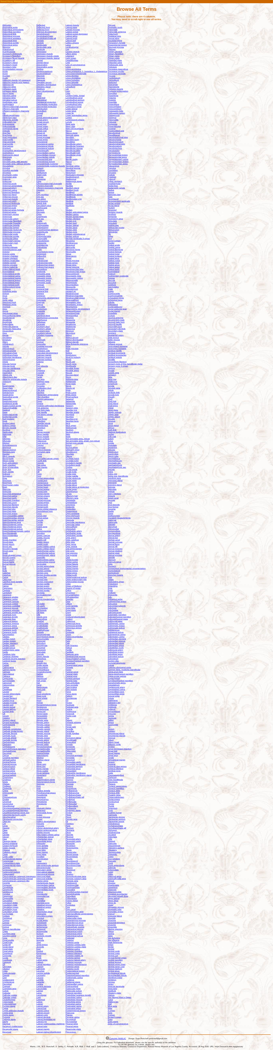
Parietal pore (71, 676)
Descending (41, 65)
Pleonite (69, 834)
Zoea (110, 1019)
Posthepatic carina (74, 977)
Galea (39, 529)
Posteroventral (72, 973)
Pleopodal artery (73, 839)
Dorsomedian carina (45, 153)
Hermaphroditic (43, 751)
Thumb (111, 806)
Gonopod (40, 647)
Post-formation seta (75, 911)
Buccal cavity (8, 559)
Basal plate (7, 388)
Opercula (70, 520)
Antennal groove (10, 197)
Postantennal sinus (74, 922)
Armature (6, 340)
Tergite (111, 757)
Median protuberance (75, 234)
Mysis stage (71, 395)
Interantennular (43, 867)
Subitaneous (114, 630)
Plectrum (70, 828)
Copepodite (7, 898)
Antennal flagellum (11, 192)
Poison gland (72, 900)
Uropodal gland (115, 916)
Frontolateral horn (44, 511)
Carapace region (10, 621)
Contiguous (7, 892)
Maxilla (69, 183)
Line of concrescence (75, 65)
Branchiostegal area (11, 522)
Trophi (111, 856)
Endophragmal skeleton (47, 230)
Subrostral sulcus (116, 656)
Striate (111, 579)
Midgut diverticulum (74, 340)
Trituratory (112, 850)
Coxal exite (7, 942)
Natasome (70, 401)
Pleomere (70, 830)
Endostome (41, 247)
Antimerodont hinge (11, 287)
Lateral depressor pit (45, 1019)
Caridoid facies (9, 661)
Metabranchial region (75, 298)
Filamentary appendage (47, 395)
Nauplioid (70, 414)
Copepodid (7, 896)
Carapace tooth (9, 632)
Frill (37, 472)
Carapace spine (9, 625)
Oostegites (71, 509)
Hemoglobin (41, 716)
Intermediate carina (45, 885)
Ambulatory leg (9, 122)
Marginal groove (73, 168)
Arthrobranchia (9, 351)
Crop (4, 977)
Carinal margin (9, 669)
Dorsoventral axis (44, 159)
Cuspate (6, 986)
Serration (112, 375)
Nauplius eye (72, 419)
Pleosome (70, 843)
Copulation (7, 900)
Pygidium (112, 177)
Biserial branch (9, 450)
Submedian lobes (116, 643)
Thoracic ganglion (116, 788)
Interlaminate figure (45, 883)
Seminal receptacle (116, 353)
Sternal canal (114, 540)
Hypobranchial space (46, 793)
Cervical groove (9, 764)
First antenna (42, 408)
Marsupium (71, 172)
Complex (6, 867)
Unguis (111, 881)
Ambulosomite (8, 126)
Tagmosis (112, 718)
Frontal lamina (42, 489)
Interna (39, 892)
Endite (39, 221)
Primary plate (114, 58)
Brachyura (7, 483)
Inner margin (42, 852)
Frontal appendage (45, 478)
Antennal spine (9, 212)
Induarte (40, 823)
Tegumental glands (116, 735)
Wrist (110, 1008)
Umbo (110, 874)
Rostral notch (114, 260)
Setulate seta (114, 388)
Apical (5, 311)
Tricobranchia (114, 832)
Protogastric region (116, 113)
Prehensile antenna (117, 32)
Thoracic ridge (114, 795)
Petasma (70, 777)
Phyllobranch (72, 790)
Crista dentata (8, 973)
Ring (110, 238)
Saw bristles (113, 287)
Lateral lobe (41, 1026)
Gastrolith (40, 557)
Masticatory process (75, 175)
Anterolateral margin (11, 278)
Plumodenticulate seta (76, 876)
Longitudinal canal (74, 98)
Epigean (40, 285)
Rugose (111, 278)
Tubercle (112, 867)
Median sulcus (72, 236)
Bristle (5, 537)
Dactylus (6, 1024)
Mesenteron (71, 256)
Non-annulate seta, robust (78, 439)
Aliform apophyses (10, 115)
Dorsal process (43, 137)
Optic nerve (71, 544)
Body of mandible (10, 467)
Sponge (111, 500)
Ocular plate (71, 480)
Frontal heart (42, 487)
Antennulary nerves (11, 241)
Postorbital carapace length (78, 995)
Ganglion (40, 533)
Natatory (69, 406)
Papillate (70, 652)
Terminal (111, 764)
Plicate (69, 872)
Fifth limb (40, 390)
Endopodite (41, 238)
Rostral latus (113, 258)
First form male (43, 410)
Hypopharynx (42, 799)
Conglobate (7, 887)
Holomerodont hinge (45, 782)
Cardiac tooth (8, 645)
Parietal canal (72, 672)
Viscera (111, 995)
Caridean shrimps (10, 656)
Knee (38, 955)
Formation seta (43, 452)
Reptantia (112, 216)
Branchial (6, 491)
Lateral (39, 1004)
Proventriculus (114, 126)
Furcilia (39, 522)
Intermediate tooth (44, 889)
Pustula (111, 175)
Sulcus (111, 665)
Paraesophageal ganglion (78, 661)
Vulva (110, 999)
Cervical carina (9, 760)
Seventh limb (114, 392)
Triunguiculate (114, 852)
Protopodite (113, 120)
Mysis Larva (71, 392)
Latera (39, 1002)
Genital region (42, 586)
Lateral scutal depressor (77, 34)
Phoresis (70, 784)
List (67, 89)
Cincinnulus (7, 804)
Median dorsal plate (75, 216)
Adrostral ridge (9, 98)
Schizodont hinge (116, 298)
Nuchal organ (72, 447)
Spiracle (111, 496)
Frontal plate (42, 498)
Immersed (40, 810)
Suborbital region (116, 652)
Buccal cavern (8, 557)
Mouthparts (71, 366)
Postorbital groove (74, 999)
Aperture (6, 307)
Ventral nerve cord (116, 966)
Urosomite (112, 927)
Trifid (110, 839)
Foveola (40, 463)
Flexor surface (42, 439)
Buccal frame (8, 562)
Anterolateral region (11, 280)
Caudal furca (8, 700)
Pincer (68, 817)
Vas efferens (113, 940)
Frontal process (43, 500)
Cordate (6, 916)
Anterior (6, 252)
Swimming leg (114, 702)
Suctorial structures (116, 663)
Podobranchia (72, 885)
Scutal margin (114, 311)
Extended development (47, 353)
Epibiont (40, 258)
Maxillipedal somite (74, 194)
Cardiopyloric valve (11, 650)
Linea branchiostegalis (76, 73)
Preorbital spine (115, 40)
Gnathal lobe (42, 623)
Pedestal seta (72, 707)
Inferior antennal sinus (46, 830)
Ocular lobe (71, 474)
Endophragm (42, 227)
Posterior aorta (72, 942)
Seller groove (114, 340)
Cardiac (5, 636)
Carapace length (10, 617)
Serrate (111, 370)
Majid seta (70, 124)
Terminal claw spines (117, 766)
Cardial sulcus (8, 647)
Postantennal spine (75, 925)
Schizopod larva (115, 300)
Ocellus (69, 467)
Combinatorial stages (12, 859)
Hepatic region (43, 738)
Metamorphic (71, 307)
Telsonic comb (114, 744)
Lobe (68, 93)
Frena (39, 469)
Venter (111, 947)
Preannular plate (73, 1029)
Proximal (112, 128)
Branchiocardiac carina (12, 516)
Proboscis (112, 67)
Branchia (6, 489)
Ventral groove (114, 962)
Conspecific (7, 889)
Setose (111, 386)
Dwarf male (41, 175)
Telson (111, 740)
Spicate (111, 469)
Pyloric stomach (115, 181)
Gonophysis (41, 645)
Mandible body (72, 139)
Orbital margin (72, 568)
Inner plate (41, 854)
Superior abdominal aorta (119, 667)
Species (111, 450)
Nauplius (70, 417)
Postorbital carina (74, 997)
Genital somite (43, 590)
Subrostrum (113, 658)
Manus (69, 161)
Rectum (111, 208)
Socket (111, 434)
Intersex (40, 898)
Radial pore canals (116, 188)
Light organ (71, 58)
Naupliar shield (72, 412)
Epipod (39, 304)
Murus (68, 386)
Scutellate (112, 313)
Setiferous (112, 381)
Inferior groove (43, 832)
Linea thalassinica (74, 84)
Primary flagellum (115, 54)
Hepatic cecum (43, 729)
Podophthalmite (73, 894)
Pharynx (69, 779)
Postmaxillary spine (74, 984)
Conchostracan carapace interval (17, 878)
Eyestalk (40, 373)
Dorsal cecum (42, 122)
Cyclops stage (8, 1006)
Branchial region (9, 513)
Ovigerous (70, 621)
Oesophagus (72, 491)
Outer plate (71, 610)
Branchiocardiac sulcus (13, 520)
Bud (4, 566)
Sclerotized (113, 304)
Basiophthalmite (9, 408)
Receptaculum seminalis (119, 201)
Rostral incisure (115, 256)
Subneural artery (115, 650)
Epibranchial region (45, 265)
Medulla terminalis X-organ (78, 238)
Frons (39, 474)
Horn (38, 786)
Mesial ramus (72, 263)
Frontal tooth (42, 507)
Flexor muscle (42, 436)
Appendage (7, 324)
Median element (73, 219)
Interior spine (42, 881)
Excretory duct (43, 326)
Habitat (39, 674)
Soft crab (112, 436)
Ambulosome (8, 124)
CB (3, 713)
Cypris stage (8, 1015)
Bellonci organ (9, 425)
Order (68, 584)
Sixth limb (112, 430)
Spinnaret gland (115, 480)
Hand (38, 685)
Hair (38, 683)
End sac (40, 219)
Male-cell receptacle (75, 128)
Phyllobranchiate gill (75, 797)
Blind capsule (8, 456)
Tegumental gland (116, 733)
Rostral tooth (114, 269)
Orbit (68, 557)
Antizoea (6, 289)
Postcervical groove (75, 929)
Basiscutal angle (10, 414)
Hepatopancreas (44, 746)
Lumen (69, 117)
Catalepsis (7, 689)
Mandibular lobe (73, 150)
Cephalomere (8, 742)
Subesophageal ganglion (119, 617)
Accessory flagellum (11, 56)
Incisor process (43, 817)
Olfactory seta (72, 498)
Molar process (72, 348)
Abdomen (6, 25)
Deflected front (43, 27)
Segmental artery (116, 335)
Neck (68, 423)
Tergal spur (113, 755)
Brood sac (7, 546)
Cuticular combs (9, 995)
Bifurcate (6, 441)
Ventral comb (114, 951)
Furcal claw (41, 516)
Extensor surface (44, 359)
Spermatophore (115, 465)
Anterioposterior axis (11, 249)
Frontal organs (43, 496)
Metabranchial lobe (74, 296)
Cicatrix (5, 799)
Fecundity (40, 384)
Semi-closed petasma (118, 346)
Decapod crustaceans (12, 1026)
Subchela (112, 608)
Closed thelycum (10, 845)
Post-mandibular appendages (79, 914)
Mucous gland (72, 375)
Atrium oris (7, 375)
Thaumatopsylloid (116, 775)
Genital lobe (42, 579)
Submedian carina (116, 636)
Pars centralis (72, 685)
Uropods (112, 918)
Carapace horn (9, 614)
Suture (111, 698)
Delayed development (46, 32)
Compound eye (9, 870)
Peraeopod (71, 742)
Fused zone (41, 526)
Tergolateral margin (116, 760)
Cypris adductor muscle (13, 1010)
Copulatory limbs (10, 903)
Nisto (68, 434)
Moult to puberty (73, 357)
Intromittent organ (44, 916)
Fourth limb (41, 461)
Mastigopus (71, 179)
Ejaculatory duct (43, 205)
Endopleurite (42, 232)
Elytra (39, 214)
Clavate (5, 834)
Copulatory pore (9, 909)
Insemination (42, 859)
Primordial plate (115, 60)
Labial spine (42, 960)
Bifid (4, 436)
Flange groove (43, 432)
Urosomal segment (116, 922)
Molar (68, 346)
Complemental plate (11, 865)
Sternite (111, 557)
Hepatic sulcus (43, 742)
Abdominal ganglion (11, 32)
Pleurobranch (72, 861)
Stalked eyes (114, 516)
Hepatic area (42, 720)
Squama (112, 509)
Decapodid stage (10, 1029)
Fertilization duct (43, 388)
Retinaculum (113, 230)
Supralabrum (114, 685)
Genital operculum (44, 581)
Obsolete (70, 454)
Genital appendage (45, 566)
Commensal (7, 861)
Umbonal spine (115, 876)
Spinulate (112, 489)
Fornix (39, 454)
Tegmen (111, 731)
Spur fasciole (114, 505)
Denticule (40, 49)
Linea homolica (73, 80)
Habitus (39, 676)
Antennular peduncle (12, 230)
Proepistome (113, 87)
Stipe (110, 564)
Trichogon (112, 830)
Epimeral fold (42, 289)
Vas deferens (114, 938)
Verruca (111, 982)
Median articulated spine (77, 212)
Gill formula (41, 610)
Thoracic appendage (117, 786)
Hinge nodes (42, 771)
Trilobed (111, 841)
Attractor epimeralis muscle (14, 379)
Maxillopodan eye (74, 199)
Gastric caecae (43, 535)
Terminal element (115, 768)
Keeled (39, 951)
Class (4, 830)
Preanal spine (72, 1026)
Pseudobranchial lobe (118, 137)
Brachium (6, 480)
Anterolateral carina (11, 276)
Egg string (41, 199)
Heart (38, 700)
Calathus (6, 575)
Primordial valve (115, 62)
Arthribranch (8, 344)
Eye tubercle (42, 366)
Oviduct (69, 619)
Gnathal (40, 621)
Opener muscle (73, 518)
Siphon (111, 428)
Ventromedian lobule (117, 975)
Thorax (111, 804)
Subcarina (112, 603)
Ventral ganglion (115, 960)
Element (40, 210)
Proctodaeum (114, 78)
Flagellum (40, 428)
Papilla (69, 650)
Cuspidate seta (9, 988)
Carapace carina (10, 599)
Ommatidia (70, 500)
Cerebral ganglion (10, 757)
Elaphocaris (41, 208)
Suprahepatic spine (117, 683)
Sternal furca (114, 544)
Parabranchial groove (75, 656)
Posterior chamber (74, 951)
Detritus (39, 69)
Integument (41, 863)
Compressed (8, 874)
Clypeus (6, 850)
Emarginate (41, 216)
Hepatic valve (42, 744)
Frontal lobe (41, 491)
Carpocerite (7, 678)
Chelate (6, 784)
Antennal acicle (9, 183)
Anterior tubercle (10, 267)
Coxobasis (7, 960)
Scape (111, 291)
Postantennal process (76, 920)
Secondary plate (115, 331)
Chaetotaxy (7, 777)
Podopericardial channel (77, 892)
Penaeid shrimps (73, 722)
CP (3, 964)
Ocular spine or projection (77, 487)
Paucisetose (71, 698)
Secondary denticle (117, 329)
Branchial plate (9, 511)
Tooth (110, 810)
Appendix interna (10, 326)
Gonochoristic (42, 639)
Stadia (111, 511)
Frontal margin (43, 494)
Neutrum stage (72, 432)
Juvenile (40, 947)
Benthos (6, 430)
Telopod (111, 738)
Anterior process (9, 265)
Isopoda (40, 940)
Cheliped (6, 786)
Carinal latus (8, 667)
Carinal (5, 665)
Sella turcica (113, 337)
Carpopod (7, 683)
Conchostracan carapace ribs (15, 881)
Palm (68, 641)
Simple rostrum (114, 412)
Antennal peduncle (11, 203)
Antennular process (11, 232)
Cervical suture (9, 775)
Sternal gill (112, 546)
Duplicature (41, 172)
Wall (110, 1004)
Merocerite (70, 247)
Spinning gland (115, 485)
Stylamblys (113, 586)
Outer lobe (70, 608)
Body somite (8, 472)
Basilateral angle (10, 403)
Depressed (41, 51)
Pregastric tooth (115, 27)
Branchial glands (10, 507)
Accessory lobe (9, 67)
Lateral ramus (72, 32)
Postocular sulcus (74, 991)
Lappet (39, 991)
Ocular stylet (71, 489)
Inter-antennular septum (47, 865)
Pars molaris (71, 689)
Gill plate (40, 612)
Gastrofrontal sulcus (45, 553)
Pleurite (69, 859)
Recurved (112, 210)
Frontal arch (41, 480)
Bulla (4, 570)
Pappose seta (72, 654)
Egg (38, 192)
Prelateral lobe (114, 36)
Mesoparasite (72, 280)
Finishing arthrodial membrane (50, 406)
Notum (69, 445)
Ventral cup (113, 955)
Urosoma (112, 920)
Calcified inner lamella (12, 581)
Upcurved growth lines (118, 896)
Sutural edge (114, 696)
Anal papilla (7, 139)
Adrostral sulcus (9, 100)
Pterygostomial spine (117, 157)
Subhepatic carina (116, 623)
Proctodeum (113, 80)
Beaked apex (8, 423)
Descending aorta (44, 67)
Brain (4, 487)
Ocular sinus (71, 485)
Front (38, 476)
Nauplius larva (72, 421)
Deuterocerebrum (44, 71)
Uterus (111, 931)
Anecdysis (7, 157)
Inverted (40, 918)
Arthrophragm (8, 359)
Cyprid (5, 1008)
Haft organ (41, 680)
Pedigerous (71, 711)
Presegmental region (117, 45)
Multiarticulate (72, 379)
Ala (3, 113)
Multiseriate (71, 381)
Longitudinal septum (75, 100)
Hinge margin (42, 768)
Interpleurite (41, 894)
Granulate (41, 652)
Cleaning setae (9, 841)
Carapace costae (10, 603)
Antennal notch (9, 201)
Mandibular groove (74, 148)
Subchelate (113, 610)
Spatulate (112, 445)
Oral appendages (74, 548)
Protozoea (112, 124)
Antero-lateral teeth (11, 269)
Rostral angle (114, 245)
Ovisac (69, 630)
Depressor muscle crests (47, 56)
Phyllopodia (71, 801)
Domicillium (41, 111)
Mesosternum (72, 289)
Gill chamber (42, 608)
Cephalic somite (9, 740)
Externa (40, 362)
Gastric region (42, 542)
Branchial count (9, 502)
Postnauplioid (72, 986)
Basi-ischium (8, 392)
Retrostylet (113, 232)
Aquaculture (8, 331)
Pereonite (70, 757)
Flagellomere (42, 425)
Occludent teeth (73, 465)
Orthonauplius (72, 597)
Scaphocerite (114, 293)
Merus (68, 254)
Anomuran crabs (10, 175)
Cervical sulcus (9, 773)
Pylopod (111, 179)
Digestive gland (43, 87)
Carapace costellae (11, 606)
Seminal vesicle (115, 357)
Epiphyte (40, 302)
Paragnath (70, 663)
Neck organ (71, 425)
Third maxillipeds (115, 779)
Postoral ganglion (74, 993)
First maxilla (41, 412)
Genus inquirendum (45, 599)
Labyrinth (40, 969)
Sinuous (111, 421)
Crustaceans (8, 980)
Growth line (41, 663)
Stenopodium (114, 531)
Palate (69, 639)
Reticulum (112, 223)
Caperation (7, 588)
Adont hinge (8, 93)
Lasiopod (40, 999)
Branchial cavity (9, 498)
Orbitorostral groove (75, 581)
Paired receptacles (74, 636)
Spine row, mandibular (118, 476)
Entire (39, 249)
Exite (38, 337)
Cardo (5, 652)
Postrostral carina (74, 1006)
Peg (67, 718)
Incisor (39, 815)
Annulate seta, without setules (16, 164)
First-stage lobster (44, 414)
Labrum (39, 966)
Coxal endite (8, 940)
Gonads (40, 632)
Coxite (5, 958)
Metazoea (70, 329)
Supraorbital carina (116, 689)
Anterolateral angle (11, 274)
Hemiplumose (42, 709)
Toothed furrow (115, 812)
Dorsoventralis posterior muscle (50, 166)
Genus (39, 597)
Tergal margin (114, 753)
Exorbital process (44, 346)
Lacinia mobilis (43, 973)
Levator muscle (73, 51)
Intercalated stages (45, 872)
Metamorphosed (73, 311)
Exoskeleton (42, 348)
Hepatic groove (43, 733)
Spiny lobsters (114, 494)
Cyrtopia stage (9, 1019)
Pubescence (113, 166)
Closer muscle (8, 848)
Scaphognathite (115, 296)
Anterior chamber (10, 256)
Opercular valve (73, 524)
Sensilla (111, 359)
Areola (5, 335)
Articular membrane (11, 368)
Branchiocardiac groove (13, 518)
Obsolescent (71, 452)
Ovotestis (70, 632)
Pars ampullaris (73, 683)
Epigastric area (43, 274)
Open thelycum (73, 516)
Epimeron (40, 296)
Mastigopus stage (74, 181)
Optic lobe (70, 542)
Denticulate (41, 45)
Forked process (43, 450)
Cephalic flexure (9, 733)
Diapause (40, 80)
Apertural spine (9, 304)
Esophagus (41, 320)
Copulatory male (9, 905)
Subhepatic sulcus (116, 628)
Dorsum (39, 168)
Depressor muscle (44, 54)
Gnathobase (42, 625)
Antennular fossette (11, 223)
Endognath (41, 223)
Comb (5, 854)
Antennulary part (10, 243)
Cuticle (5, 991)
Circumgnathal (9, 817)
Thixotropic (113, 782)
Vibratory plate (114, 993)
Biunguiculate (8, 452)
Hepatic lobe (42, 735)
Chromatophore (9, 797)
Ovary (68, 612)
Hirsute (39, 777)
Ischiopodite (42, 931)
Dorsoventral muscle (45, 161)
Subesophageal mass (118, 619)
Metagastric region (74, 304)
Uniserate (112, 889)
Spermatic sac (114, 463)
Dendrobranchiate (44, 36)
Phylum (69, 812)
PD (67, 700)
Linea (68, 67)
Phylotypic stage (73, 810)
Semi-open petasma (117, 348)
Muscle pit (70, 388)
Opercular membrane (75, 522)
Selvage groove (115, 344)
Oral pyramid (71, 555)
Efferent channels (44, 186)
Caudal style (8, 711)
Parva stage (71, 694)
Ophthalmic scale (73, 533)
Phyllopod (70, 799)
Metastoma (71, 324)
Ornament (70, 592)
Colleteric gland (9, 852)
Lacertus (40, 971)
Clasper (5, 828)
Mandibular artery (74, 144)
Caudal (5, 691)
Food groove (42, 443)
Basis (4, 412)
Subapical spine (115, 599)
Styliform (112, 592)
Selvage (111, 342)
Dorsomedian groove (46, 155)
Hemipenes (41, 707)
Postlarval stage (73, 982)
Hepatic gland (42, 731)
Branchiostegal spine (12, 526)
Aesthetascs (8, 104)
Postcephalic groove (75, 927)
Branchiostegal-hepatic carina (16, 531)
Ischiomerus (41, 927)
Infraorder (40, 843)
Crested (6, 969)
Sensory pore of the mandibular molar (125, 364)
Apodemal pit (8, 318)
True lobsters (114, 859)
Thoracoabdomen (116, 797)
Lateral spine (72, 36)
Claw (4, 839)
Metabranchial (72, 293)
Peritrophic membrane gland (79, 775)
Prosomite (112, 102)
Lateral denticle (43, 1017)
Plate (68, 826)
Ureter (110, 905)
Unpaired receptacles (117, 894)
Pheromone (71, 782)
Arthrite (5, 346)
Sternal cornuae (115, 542)
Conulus (6, 894)
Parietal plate (72, 674)
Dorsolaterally (42, 150)
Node (68, 436)
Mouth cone (71, 364)
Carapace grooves (10, 610)
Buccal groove (9, 564)
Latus (68, 45)
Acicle (5, 71)
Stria (110, 577)
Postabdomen (72, 916)
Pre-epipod (71, 1019)
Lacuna (39, 977)
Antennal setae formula (13, 210)
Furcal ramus (42, 518)
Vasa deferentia (115, 942)
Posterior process (74, 962)
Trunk (110, 863)
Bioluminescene (9, 445)
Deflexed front (42, 29)
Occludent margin (74, 463)
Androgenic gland (10, 155)
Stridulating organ (116, 581)
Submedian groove (116, 641)
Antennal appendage (12, 186)
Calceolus (6, 579)
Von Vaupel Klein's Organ (119, 997)
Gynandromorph (43, 672)
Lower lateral (71, 109)
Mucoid (69, 373)
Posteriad (70, 938)
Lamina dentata (43, 986)
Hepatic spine (42, 740)
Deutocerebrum (43, 73)
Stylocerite (112, 595)
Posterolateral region (75, 971)
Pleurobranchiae (73, 865)
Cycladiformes (8, 999)
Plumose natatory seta (76, 878)
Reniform (112, 214)
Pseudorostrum (115, 146)
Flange (39, 430)
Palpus (69, 647)
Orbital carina (72, 562)
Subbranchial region (117, 601)
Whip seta (112, 1006)
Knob (38, 958)
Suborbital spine (115, 654)
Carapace (6, 595)
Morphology (71, 355)
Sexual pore (113, 395)
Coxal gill (6, 944)
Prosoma (112, 98)
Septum (111, 368)
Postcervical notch (74, 931)
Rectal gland (113, 205)
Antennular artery (10, 219)
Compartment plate (11, 863)
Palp (68, 643)
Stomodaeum (114, 570)
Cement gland (8, 720)
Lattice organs (72, 43)
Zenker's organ (115, 1017)
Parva (68, 691)
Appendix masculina (11, 329)
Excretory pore (43, 331)
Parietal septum (73, 678)
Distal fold (40, 98)
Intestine (40, 909)
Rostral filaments (115, 249)
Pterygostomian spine (118, 164)
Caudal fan (7, 696)
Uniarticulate (113, 885)
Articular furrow (9, 364)
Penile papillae (72, 733)
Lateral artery (42, 1006)
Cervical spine (8, 771)
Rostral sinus (114, 265)
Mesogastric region (74, 278)
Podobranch (71, 883)
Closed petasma (9, 843)
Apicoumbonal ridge (11, 315)
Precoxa (111, 25)
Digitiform (40, 89)
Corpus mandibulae (11, 929)
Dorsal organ (42, 126)
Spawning (112, 447)
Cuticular (6, 993)
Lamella (40, 980)
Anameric (6, 148)
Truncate (112, 861)
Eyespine (40, 370)
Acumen (6, 76)
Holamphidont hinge (45, 779)
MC (67, 208)
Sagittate (112, 285)
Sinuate (111, 419)
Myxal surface (72, 397)
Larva (39, 993)
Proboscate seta (115, 65)
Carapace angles (10, 597)
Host (38, 788)
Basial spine (8, 395)
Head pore (41, 696)
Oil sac (69, 494)
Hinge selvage (43, 773)
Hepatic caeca (43, 724)
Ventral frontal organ (117, 958)
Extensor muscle (44, 357)
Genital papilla (43, 584)
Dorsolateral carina (45, 144)
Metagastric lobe (73, 302)
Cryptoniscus (8, 982)
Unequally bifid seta (117, 878)
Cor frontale (7, 914)
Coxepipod (7, 953)
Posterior (70, 940)
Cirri (4, 823)
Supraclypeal (114, 678)
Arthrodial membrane (12, 357)
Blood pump (8, 458)
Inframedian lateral (45, 837)
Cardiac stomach (10, 643)
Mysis (68, 390)
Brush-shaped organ (11, 555)
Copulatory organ (10, 907)
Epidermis (40, 271)
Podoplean (71, 896)
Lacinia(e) (40, 975)
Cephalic (6, 727)
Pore (68, 907)
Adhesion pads (9, 89)
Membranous (72, 243)
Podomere (70, 889)
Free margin (41, 467)
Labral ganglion (43, 964)
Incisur (39, 819)
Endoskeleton (42, 241)
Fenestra (40, 386)
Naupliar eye (71, 410)
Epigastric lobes (43, 276)
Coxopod (6, 962)
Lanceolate (41, 988)
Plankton (70, 823)
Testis (110, 773)
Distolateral (41, 100)
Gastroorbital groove (45, 562)
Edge (38, 181)
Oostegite (70, 507)
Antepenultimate (10, 247)
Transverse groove (116, 817)
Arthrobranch (8, 348)
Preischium (113, 34)
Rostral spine (114, 267)
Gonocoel (40, 641)
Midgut (69, 335)
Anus (4, 296)
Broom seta (7, 551)
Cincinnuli (6, 801)
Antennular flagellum (11, 221)
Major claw (70, 126)
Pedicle (69, 709)
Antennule (7, 245)
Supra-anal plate (115, 672)
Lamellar (40, 982)
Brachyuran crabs (10, 485)
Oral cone (70, 551)
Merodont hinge (73, 249)
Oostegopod (71, 511)
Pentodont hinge (73, 738)
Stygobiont (113, 584)
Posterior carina (73, 949)
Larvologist (41, 995)
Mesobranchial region (75, 271)
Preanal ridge (72, 1024)
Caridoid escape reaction (13, 658)
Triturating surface (116, 848)
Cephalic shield (9, 738)
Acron (5, 73)
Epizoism (40, 313)
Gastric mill (41, 540)
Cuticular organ (9, 997)
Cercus (5, 755)
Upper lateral (114, 898)
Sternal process (115, 555)
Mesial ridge (71, 265)
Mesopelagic (71, 282)
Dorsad (39, 113)
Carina (5, 663)
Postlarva (70, 980)
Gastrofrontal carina (45, 551)
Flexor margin (42, 434)
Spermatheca (114, 458)
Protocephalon (114, 106)
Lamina (39, 984)
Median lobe (71, 230)
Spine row (112, 474)
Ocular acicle (71, 469)
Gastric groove (43, 537)
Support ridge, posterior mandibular (124, 669)
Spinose (111, 487)
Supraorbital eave (116, 691)
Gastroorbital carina (45, 559)
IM (37, 806)
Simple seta (113, 414)
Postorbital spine (73, 1002)
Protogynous (114, 115)
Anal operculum (9, 137)
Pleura (69, 850)
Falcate (39, 375)
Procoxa (111, 76)
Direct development (45, 91)
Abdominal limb (9, 34)
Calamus (6, 573)
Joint (38, 942)
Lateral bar (41, 1008)
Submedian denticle (117, 639)
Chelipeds (7, 788)
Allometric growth (10, 120)
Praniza (69, 1015)
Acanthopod (8, 49)
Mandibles (70, 142)
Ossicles (69, 599)
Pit (67, 821)
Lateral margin (43, 1029)
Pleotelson (70, 845)
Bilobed (5, 443)
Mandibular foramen (75, 146)
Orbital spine (71, 573)
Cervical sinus (8, 768)
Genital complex (43, 570)
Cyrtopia (6, 1017)
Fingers (39, 403)
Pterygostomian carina (118, 159)
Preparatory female (116, 43)
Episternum (41, 309)
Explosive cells (43, 351)
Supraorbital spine (116, 694)
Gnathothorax (42, 630)
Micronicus (70, 333)
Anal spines (7, 146)
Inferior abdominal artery (47, 828)
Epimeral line (42, 291)
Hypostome (41, 804)
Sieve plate (113, 410)
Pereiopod (70, 749)
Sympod (111, 709)
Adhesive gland (9, 91)
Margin (69, 164)
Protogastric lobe (115, 111)
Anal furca (7, 135)
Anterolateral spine (11, 282)
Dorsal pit (40, 133)
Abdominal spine (10, 45)
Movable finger (72, 368)
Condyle (6, 883)
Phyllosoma (71, 808)
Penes (69, 724)
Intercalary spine (44, 870)
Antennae (7, 181)
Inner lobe (41, 850)
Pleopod (69, 837)
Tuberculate (113, 870)
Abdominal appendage (13, 29)
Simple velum (114, 417)
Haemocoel (41, 678)
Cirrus (5, 826)
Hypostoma (41, 801)
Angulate (6, 159)
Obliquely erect (72, 450)
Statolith (111, 524)
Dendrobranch (43, 34)
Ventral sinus (114, 971)
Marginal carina (73, 166)
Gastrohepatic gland (45, 555)
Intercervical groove (45, 874)
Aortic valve (7, 300)
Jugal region (42, 944)
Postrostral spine (73, 1008)
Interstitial (40, 900)
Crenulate (6, 966)
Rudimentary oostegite (118, 276)
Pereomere (71, 751)
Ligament (70, 56)
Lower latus (71, 111)
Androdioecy (8, 153)
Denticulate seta (43, 47)
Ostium (69, 603)
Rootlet (111, 243)
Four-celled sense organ (47, 458)
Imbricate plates (43, 808)
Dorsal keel (41, 124)
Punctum (112, 172)
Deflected (40, 25)
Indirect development (46, 821)
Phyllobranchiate (73, 795)
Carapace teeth (9, 630)
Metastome (71, 326)
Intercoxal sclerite (44, 878)
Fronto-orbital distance (46, 509)
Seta (110, 377)
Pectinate (70, 705)
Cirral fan (6, 821)
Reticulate (112, 221)
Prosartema (113, 95)
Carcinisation (8, 634)
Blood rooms (8, 461)
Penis (68, 735)
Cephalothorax (9, 751)
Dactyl (5, 1021)
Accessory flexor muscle (13, 58)
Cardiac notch (8, 639)
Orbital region (72, 570)
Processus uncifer (116, 71)
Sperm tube (113, 456)
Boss (4, 478)
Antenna (6, 179)
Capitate (6, 590)
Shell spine (113, 406)
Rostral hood (114, 254)
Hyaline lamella (43, 790)
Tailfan (111, 720)
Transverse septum (116, 819)
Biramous (6, 447)
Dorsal (39, 115)
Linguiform (70, 87)
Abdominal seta (9, 40)
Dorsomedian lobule (45, 157)
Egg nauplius (42, 194)
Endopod (40, 234)
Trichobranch (114, 823)
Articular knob (8, 366)
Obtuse (69, 456)
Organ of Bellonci (74, 586)
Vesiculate (112, 988)
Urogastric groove (116, 907)
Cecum (5, 716)
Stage (110, 513)
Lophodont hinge (74, 106)
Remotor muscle (115, 212)
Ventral (111, 949)
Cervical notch (8, 766)
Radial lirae (113, 186)
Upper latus (113, 900)
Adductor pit (8, 84)
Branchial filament (10, 505)
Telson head (113, 742)
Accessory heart (9, 65)
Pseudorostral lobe (116, 144)
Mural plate (71, 384)
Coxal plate (7, 949)
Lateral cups (42, 1015)
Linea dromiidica (73, 78)
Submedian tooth (116, 647)
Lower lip (70, 113)
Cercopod (6, 753)
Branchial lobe (9, 509)
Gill (37, 601)
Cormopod (7, 918)
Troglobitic (112, 854)
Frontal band (42, 483)
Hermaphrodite (43, 749)
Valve (110, 936)
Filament (40, 392)
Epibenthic (41, 256)
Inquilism (40, 856)
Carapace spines (10, 628)
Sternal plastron (115, 551)
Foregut (40, 445)
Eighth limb (41, 203)
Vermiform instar (115, 977)
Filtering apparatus (45, 399)
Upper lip (112, 903)
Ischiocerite (41, 925)
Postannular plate (74, 918)
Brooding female (10, 548)
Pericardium (71, 771)
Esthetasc (41, 322)
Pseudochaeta (114, 139)
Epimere (40, 293)
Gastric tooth (42, 544)
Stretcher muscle (115, 575)
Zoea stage (113, 1021)
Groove (39, 661)
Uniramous (113, 887)
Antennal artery (9, 188)
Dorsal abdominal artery (47, 117)
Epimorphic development (47, 298)
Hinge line (41, 766)
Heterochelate (42, 753)
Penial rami (71, 727)
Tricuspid (112, 834)
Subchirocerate (115, 612)
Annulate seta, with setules (14, 161)
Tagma (111, 716)
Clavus (5, 837)
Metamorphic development (78, 309)
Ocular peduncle (73, 478)
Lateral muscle (72, 25)
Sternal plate (114, 553)
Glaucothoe (41, 619)
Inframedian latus (44, 839)
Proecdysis (113, 84)
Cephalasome (8, 724)
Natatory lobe (72, 408)
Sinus (110, 423)
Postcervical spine (74, 933)
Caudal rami (7, 705)
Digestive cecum (43, 82)
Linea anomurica (73, 69)
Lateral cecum (42, 1013)
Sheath (111, 397)
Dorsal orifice (42, 128)
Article (5, 362)
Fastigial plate (42, 381)
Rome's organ (114, 241)
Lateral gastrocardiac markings (50, 1024)
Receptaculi (113, 199)
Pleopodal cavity (73, 841)
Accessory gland (10, 62)
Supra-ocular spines (117, 676)
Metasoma (70, 320)
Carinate (6, 672)
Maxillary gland (72, 188)
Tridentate (112, 837)
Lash (38, 997)
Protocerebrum (114, 109)
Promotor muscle (115, 89)
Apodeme (6, 320)
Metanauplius (72, 315)
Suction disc (113, 661)
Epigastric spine (43, 280)
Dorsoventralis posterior (47, 164)
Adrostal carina (9, 95)
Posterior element (74, 953)
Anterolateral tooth (11, 285)
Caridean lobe (8, 654)
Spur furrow (113, 507)
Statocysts (112, 522)
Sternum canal (114, 562)
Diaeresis (40, 78)
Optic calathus (72, 540)
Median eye (71, 221)
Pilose (68, 815)
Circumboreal (8, 806)
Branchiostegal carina (12, 524)
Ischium (39, 933)
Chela (5, 782)
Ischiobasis (41, 922)
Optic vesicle (71, 546)
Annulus (6, 168)
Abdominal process (11, 36)
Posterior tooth (72, 969)
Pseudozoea (114, 150)
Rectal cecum (114, 203)
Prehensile (113, 29)
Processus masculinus (118, 69)
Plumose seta (72, 881)
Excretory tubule (43, 333)
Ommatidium (71, 502)
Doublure (40, 170)
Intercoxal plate (43, 876)
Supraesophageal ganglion (120, 680)
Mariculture (71, 170)
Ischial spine (42, 920)
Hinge (39, 762)
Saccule (111, 280)
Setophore (113, 384)
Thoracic (112, 784)
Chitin (5, 795)
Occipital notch (72, 458)
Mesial (68, 258)
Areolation (7, 337)
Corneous (6, 925)
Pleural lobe (71, 852)
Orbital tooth (71, 575)
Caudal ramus (8, 707)
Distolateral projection (46, 102)
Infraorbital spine (44, 841)
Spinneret (112, 483)
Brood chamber (9, 540)
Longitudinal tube (74, 104)
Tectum (111, 729)
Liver (68, 91)
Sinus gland (113, 425)
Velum (110, 944)
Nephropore (71, 428)
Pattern (69, 696)
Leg (67, 49)
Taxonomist (113, 724)
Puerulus (112, 168)
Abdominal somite (10, 43)
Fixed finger (41, 419)
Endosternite (42, 245)
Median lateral (72, 225)
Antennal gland (9, 194)
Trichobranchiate (115, 826)
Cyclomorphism (9, 1004)
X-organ (111, 1010)
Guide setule (42, 665)
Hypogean (41, 797)
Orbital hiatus (72, 566)
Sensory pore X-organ (118, 366)
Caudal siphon (9, 709)
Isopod (39, 938)
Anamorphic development (14, 150)
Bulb (4, 568)
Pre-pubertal (71, 1021)
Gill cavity (40, 606)
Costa (5, 931)
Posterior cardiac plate (76, 947)
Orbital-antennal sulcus (76, 577)
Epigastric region (44, 278)
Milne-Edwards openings (77, 344)
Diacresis (40, 76)
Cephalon (6, 744)
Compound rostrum (11, 872)
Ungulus (111, 883)
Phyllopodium (72, 806)
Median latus (71, 227)
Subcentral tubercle (117, 606)
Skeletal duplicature (117, 432)
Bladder (6, 454)
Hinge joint (41, 764)
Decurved (6, 1032)
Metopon (70, 331)
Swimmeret (113, 700)
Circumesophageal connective (16, 808)
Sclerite (111, 302)
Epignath (40, 287)
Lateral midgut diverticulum (48, 1032)
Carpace (6, 676)
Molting (69, 353)
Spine (110, 472)
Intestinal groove (44, 905)
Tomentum (112, 808)
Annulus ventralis (10, 170)
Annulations (7, 166)
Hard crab (40, 689)
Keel (38, 949)
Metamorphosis (73, 313)
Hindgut (40, 757)
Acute (5, 78)
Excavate (40, 324)
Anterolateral (8, 271)
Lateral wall (71, 40)
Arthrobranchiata (10, 355)
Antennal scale (9, 208)
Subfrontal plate (115, 621)
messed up (71, 291)
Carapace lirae (9, 619)
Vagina (111, 933)
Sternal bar (113, 537)
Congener (7, 885)
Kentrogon (41, 953)
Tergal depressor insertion (120, 749)
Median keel (71, 223)
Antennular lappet (10, 227)
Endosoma (41, 243)
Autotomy (6, 381)
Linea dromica (72, 76)
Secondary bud (115, 326)
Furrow (39, 524)
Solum (111, 439)
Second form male (116, 320)
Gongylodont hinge (45, 636)
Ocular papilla (72, 476)
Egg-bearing (42, 201)
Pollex (68, 903)
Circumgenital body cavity (14, 815)
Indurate (40, 826)
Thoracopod (113, 801)
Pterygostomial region (118, 155)
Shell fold (112, 401)
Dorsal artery (42, 120)
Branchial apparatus (11, 494)
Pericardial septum (74, 766)
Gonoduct (41, 643)
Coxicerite (6, 955)
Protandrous (113, 104)
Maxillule (69, 203)
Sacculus (112, 282)
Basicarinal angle (10, 397)
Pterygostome (114, 153)
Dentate (40, 40)
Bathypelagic (8, 419)
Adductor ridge (9, 87)
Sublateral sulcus (116, 632)
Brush (5, 553)
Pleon (68, 832)
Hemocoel (41, 711)
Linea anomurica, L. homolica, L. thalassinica (86, 71)
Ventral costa (114, 953)
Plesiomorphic (72, 848)
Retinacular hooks (116, 227)
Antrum (5, 293)
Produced (112, 82)
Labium (39, 962)
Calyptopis (7, 584)
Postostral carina (73, 1004)
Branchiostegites (10, 535)
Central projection (10, 722)
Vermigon (112, 980)
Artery (5, 342)
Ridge (110, 236)
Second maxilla (115, 324)
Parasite (69, 667)
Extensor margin (43, 355)
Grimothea (41, 658)
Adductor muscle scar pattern (15, 82)
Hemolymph (41, 718)
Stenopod (112, 526)
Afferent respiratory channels (15, 111)
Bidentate (6, 434)
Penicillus (70, 731)
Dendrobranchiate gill (46, 38)
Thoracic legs (114, 790)
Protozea (112, 122)
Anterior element (10, 258)
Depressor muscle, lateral (48, 58)
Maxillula (69, 201)
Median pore (71, 232)
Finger (39, 401)
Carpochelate (8, 680)
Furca (39, 513)
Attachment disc (9, 377)
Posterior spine (72, 966)
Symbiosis (112, 705)
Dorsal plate (41, 135)
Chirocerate (7, 793)
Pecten (69, 702)
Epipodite (40, 307)
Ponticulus (70, 905)
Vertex (111, 984)
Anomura (6, 172)
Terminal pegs (114, 771)
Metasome (70, 322)
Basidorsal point (9, 401)
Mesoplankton (72, 285)
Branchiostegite (9, 533)
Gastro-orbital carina (45, 546)
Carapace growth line (12, 612)
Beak (4, 421)
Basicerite (6, 399)
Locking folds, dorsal (75, 95)
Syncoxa (112, 713)
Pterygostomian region (118, 161)
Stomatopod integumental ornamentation (127, 568)
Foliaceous (41, 441)
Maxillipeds (71, 197)
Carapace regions (10, 623)
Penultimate (71, 740)
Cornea (5, 922)
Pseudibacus (114, 135)
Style (110, 588)
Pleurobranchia (73, 863)
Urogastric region (115, 911)
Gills (38, 614)
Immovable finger (44, 812)
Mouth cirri (70, 362)
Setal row (112, 379)
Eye (38, 364)
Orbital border (72, 559)
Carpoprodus (8, 685)
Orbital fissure (72, 564)
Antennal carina (9, 190)
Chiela (5, 790)
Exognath (40, 340)
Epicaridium (41, 269)
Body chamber (9, 465)
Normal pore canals (74, 443)
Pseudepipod (114, 133)
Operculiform (71, 526)
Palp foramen (72, 645)
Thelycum (112, 777)
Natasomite (71, 403)
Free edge (41, 465)
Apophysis (7, 322)
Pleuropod (70, 870)
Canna (5, 586)
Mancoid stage (72, 135)
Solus (110, 441)
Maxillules (70, 205)
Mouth (68, 359)
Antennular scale (10, 234)
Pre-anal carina (73, 1017)
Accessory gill (8, 60)
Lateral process (73, 29)
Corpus (5, 927)
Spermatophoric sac (117, 467)
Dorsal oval (41, 131)
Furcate (39, 520)
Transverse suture (116, 821)
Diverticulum (41, 109)
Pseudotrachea (115, 148)
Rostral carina (114, 247)
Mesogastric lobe (73, 276)
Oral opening (72, 553)
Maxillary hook (72, 190)
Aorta (4, 298)
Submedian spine (116, 645)
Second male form (116, 322)
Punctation (113, 170)
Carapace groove (10, 608)
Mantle (69, 157)
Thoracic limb (114, 793)
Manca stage (72, 133)
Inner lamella (42, 845)
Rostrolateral (113, 271)
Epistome (40, 311)
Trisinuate (112, 843)
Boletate (6, 474)
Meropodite (71, 252)
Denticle (40, 43)
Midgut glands (72, 342)
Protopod (112, 117)
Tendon (111, 746)
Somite (111, 443)
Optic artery (71, 537)
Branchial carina (9, 496)
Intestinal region (43, 907)
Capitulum (7, 592)
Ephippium (41, 254)
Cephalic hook (9, 735)
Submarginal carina (117, 634)
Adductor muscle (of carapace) (16, 80)
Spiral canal (113, 498)
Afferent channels (10, 109)
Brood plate (7, 542)
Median (69, 210)
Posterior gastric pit (74, 955)
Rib (109, 234)
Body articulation (10, 463)
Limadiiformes (72, 60)
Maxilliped (70, 192)
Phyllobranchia (72, 793)
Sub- (110, 597)
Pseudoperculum (115, 142)
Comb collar (7, 856)
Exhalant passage (44, 335)
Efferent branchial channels (49, 183)
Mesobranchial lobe (75, 269)
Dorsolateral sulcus (45, 148)
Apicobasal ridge (10, 313)
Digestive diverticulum (46, 84)
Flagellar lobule (43, 423)
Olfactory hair (72, 496)
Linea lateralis (72, 82)
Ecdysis (39, 177)
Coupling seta (8, 933)
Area (4, 333)
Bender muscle (9, 428)
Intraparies (41, 914)
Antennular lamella (11, 225)
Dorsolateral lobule (45, 146)
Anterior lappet (9, 263)
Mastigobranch (72, 177)
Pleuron (69, 867)
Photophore (71, 788)
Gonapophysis (43, 634)
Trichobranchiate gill (117, 828)
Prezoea (112, 49)
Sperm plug (113, 454)
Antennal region (9, 205)
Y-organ (111, 1015)
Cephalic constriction (11, 729)
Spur (110, 502)
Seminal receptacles (117, 355)
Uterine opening (115, 929)
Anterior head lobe (11, 260)
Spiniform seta (114, 478)
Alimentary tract (9, 117)
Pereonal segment (74, 755)
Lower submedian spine (77, 115)
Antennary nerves (10, 214)
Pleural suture (72, 854)
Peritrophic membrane (76, 773)
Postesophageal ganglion (77, 975)
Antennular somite (10, 236)
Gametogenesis (43, 531)
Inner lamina (42, 848)
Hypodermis (41, 795)
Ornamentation (72, 595)
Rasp (110, 197)
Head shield (41, 698)
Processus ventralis (117, 73)
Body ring (6, 469)
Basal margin (8, 386)
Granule (40, 654)
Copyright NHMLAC (117, 1039)
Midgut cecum (72, 337)
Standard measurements (119, 518)
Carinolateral (8, 674)
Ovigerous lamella (74, 625)
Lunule (69, 122)
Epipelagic (41, 300)
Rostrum (111, 274)
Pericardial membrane (76, 764)
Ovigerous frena (73, 623)
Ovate (68, 614)
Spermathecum (115, 461)
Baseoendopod (9, 390)
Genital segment (44, 588)
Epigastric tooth (43, 282)
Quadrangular (114, 183)
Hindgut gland (42, 760)
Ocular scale (71, 483)
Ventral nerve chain (117, 964)
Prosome (112, 100)
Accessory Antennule (12, 54)
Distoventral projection (46, 106)
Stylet (110, 590)
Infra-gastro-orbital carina (47, 834)
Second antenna (115, 318)
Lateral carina (42, 1010)
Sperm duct (113, 452)
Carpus (5, 687)
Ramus (111, 192)
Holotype (40, 784)
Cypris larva (7, 1013)
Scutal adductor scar (117, 309)
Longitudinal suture (74, 102)
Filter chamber (42, 397)
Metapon (70, 318)
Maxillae (69, 186)
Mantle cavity (72, 159)
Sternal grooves (115, 548)
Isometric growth (43, 936)
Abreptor (6, 47)
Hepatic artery (42, 722)
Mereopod (70, 245)
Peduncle (70, 713)
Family (39, 377)
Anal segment (8, 142)
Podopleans (71, 898)
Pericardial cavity (73, 762)
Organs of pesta (73, 588)
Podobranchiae (73, 887)
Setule (111, 390)
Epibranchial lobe (44, 263)
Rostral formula (115, 252)
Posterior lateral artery (76, 960)
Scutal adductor (115, 307)
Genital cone (42, 573)
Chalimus (6, 779)
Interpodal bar (42, 896)
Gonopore (41, 650)
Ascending (7, 373)
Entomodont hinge (45, 252)
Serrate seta (113, 373)
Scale (110, 289)
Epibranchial (42, 260)
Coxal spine (7, 951)
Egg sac (40, 197)
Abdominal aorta (10, 27)
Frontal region (42, 502)
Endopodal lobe (43, 236)
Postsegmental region (76, 1010)
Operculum (71, 529)
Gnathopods (42, 628)
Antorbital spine (9, 291)
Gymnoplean (42, 667)
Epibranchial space (45, 267)
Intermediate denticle (46, 887)
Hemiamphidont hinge (46, 705)
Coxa (4, 938)
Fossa (39, 456)
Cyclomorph (7, 1002)
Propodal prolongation (118, 91)
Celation (6, 718)
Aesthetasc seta (9, 102)
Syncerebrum (114, 711)
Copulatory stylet (10, 911)
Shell (110, 399)
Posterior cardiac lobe (76, 944)
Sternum (112, 559)
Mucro (68, 377)
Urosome (112, 925)
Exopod (40, 342)
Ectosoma (41, 179)
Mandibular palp (73, 153)
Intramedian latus (44, 911)
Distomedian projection (46, 104)
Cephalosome (8, 746)
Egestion (40, 190)
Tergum (111, 762)
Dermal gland (42, 62)
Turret (110, 872)
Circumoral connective (12, 819)
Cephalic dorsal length (12, 731)
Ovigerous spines (74, 628)
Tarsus (111, 722)
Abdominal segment (11, 38)
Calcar (5, 577)
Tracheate (112, 815)
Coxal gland (7, 947)
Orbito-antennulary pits (76, 579)
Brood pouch (8, 544)
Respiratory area (115, 219)
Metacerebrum (72, 300)
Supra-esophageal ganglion (121, 674)
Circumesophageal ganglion (15, 810)
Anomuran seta (9, 177)
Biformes (6, 439)
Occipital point (72, 461)
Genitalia (40, 592)
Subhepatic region (116, 625)
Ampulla (6, 131)
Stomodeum (113, 573)
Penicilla (69, 729)
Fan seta (40, 379)
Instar (39, 861)
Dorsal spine (42, 139)
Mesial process (72, 260)
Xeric (110, 1013)
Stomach (112, 566)
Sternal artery (114, 535)
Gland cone (41, 617)
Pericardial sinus (73, 768)
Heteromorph (42, 755)
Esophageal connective (47, 318)
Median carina (72, 214)
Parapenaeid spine (74, 665)
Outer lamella (72, 606)
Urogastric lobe (115, 909)
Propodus (112, 93)
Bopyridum (7, 476)
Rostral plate (113, 263)
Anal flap (6, 133)
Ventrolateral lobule (117, 973)
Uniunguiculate (115, 892)
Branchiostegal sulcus (12, 529)
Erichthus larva (43, 315)
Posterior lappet (73, 958)
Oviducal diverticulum (75, 617)
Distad (39, 93)
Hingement (41, 775)
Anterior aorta (8, 254)
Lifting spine (71, 54)
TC (109, 727)
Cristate (5, 975)
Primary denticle (115, 51)
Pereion (69, 744)
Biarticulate (7, 432)
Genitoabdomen (43, 595)
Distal (38, 95)
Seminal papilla (115, 351)
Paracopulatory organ (76, 658)
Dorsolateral (41, 142)
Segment (112, 333)
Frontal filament (43, 485)
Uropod (111, 914)
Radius (111, 190)
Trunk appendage (116, 865)
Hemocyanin (42, 713)
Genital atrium (42, 568)
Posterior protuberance (76, 964)
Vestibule (112, 991)
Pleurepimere (72, 856)
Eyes (38, 368)
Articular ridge (8, 370)
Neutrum (69, 430)
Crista (5, 971)
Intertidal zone (43, 903)
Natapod (70, 399)
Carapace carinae (10, 601)
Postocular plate (73, 988)
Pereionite (70, 746)
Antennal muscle (10, 199)
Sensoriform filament (117, 362)
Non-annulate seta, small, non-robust (83, 441)
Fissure (39, 417)
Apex (4, 309)
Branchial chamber (11, 500)
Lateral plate (71, 27)
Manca (69, 131)
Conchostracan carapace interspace (19, 876)
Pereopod (70, 760)
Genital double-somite (46, 575)
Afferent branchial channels (15, 106)
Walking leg (113, 1002)
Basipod (6, 410)
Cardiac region (9, 641)
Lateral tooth (71, 38)
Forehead (40, 447)
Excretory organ (43, 329)
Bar (4, 384)
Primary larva (114, 56)
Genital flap (41, 577)
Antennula (7, 216)
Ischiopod (40, 929)
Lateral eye (41, 1021)
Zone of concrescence (118, 1024)
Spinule (111, 491)
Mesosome (71, 287)
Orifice (68, 590)
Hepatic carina (43, 727)
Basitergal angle (9, 417)
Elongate (40, 212)
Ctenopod (7, 984)
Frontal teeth (42, 505)
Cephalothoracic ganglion (14, 749)
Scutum (111, 315)
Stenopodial (113, 529)
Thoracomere (114, 799)
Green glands (42, 656)
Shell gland (113, 403)
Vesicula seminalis (116, 986)
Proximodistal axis (116, 131)
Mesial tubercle (72, 267)
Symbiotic (112, 707)
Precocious (71, 1032)
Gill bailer (40, 603)
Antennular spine (10, 238)
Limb (68, 62)
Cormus (5, 920)
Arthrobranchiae (9, 353)
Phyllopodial (71, 804)
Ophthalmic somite (74, 535)
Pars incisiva (71, 687)
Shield (111, 408)
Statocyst (112, 520)
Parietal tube (71, 680)
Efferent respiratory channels (49, 188)
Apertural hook (9, 302)
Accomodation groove (12, 69)
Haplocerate (42, 687)
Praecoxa (70, 1013)
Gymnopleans (42, 669)
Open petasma (72, 513)
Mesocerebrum (72, 274)
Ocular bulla (71, 472)
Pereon (69, 753)
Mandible (70, 137)
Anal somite (7, 144)
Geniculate (41, 564)
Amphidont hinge (10, 128)
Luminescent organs (75, 120)
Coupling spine (9, 936)
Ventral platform (115, 969)
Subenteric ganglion (117, 614)
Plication (69, 874)
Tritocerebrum (114, 845)
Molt (67, 351)
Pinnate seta (71, 819)
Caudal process (9, 702)
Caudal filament (9, 698)
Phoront (69, 786)
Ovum (68, 634)
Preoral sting (113, 38)
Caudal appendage (11, 694)
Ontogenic (70, 505)
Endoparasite (42, 225)
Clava (5, 832)
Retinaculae (113, 225)
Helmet (39, 702)
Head (38, 691)
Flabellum (40, 421)
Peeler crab (71, 716)
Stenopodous (114, 533)
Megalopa (70, 241)
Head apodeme (43, 694)
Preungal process (116, 47)
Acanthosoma (8, 51)
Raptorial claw (114, 194)
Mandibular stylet (73, 155)
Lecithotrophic (72, 47)
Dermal (39, 60)
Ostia (68, 601)
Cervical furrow (9, 762)
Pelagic (69, 720)
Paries (68, 669)
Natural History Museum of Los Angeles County (21, 1)
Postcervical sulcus (74, 936)
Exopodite (41, 344)
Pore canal (71, 909)
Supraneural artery (116, 687)
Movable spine (72, 370)
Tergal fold (112, 751)
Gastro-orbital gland (45, 548)
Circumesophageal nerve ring (15, 812)
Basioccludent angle (11, 406)
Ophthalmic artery (74, 531)
